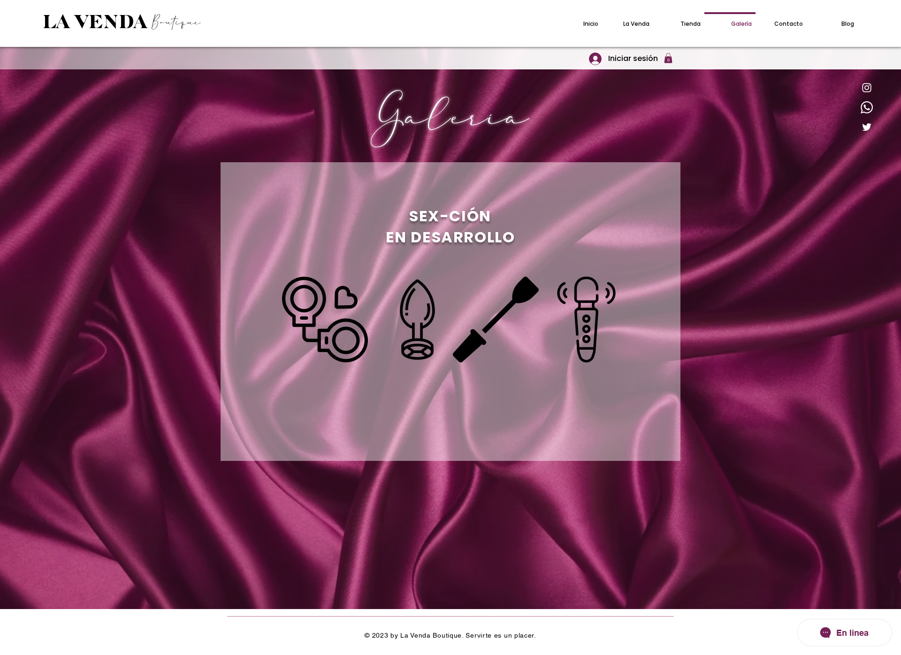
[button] (668, 58)
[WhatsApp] (867, 107)
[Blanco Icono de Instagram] (867, 88)
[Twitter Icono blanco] (867, 127)
